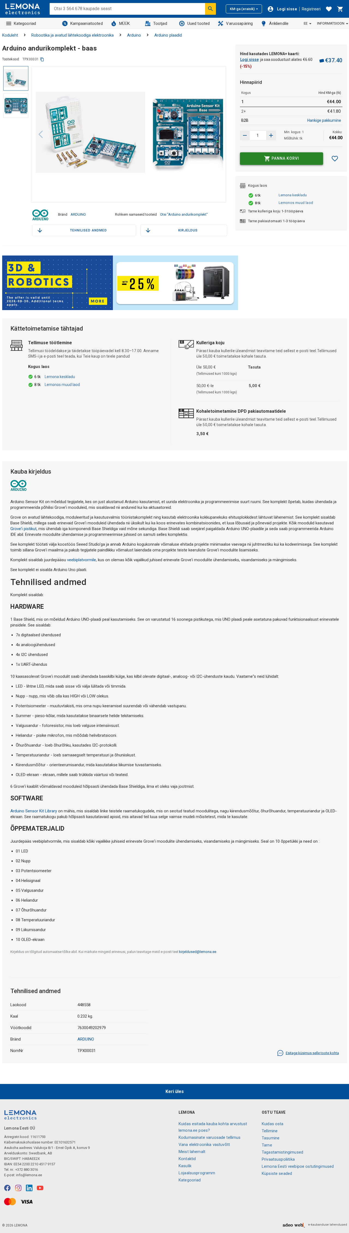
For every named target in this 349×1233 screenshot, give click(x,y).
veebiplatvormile (81, 559)
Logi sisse (249, 59)
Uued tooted (198, 23)
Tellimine (270, 1130)
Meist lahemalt (192, 1151)
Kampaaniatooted (86, 23)
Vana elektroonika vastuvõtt (204, 1144)
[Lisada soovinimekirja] (334, 158)
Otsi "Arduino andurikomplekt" (184, 214)
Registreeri (311, 9)
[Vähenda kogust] (271, 135)
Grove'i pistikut (23, 528)
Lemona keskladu (293, 195)
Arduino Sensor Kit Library (33, 811)
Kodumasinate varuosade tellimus (210, 1137)
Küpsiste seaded (277, 1173)
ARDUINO (78, 214)
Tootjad (160, 23)
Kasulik (185, 1165)
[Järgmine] (216, 134)
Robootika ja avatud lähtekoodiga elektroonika (72, 35)
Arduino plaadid (168, 35)
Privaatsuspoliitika (278, 1159)
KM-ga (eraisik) (242, 9)
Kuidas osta (273, 1123)
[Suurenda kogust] (245, 135)
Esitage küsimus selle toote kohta (312, 1053)
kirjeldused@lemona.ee (197, 952)
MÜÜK (124, 23)
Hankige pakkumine (324, 120)
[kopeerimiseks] (42, 59)
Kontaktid (187, 1158)
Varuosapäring (239, 23)
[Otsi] (210, 8)
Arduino (134, 35)
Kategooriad (25, 23)
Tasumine (270, 1138)
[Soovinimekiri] (329, 9)
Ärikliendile (278, 23)
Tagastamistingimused (282, 1152)
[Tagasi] (40, 134)
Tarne (267, 1145)
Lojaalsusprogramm (197, 1172)
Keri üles (175, 1091)
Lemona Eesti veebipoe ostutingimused (298, 1166)
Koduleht (10, 35)
